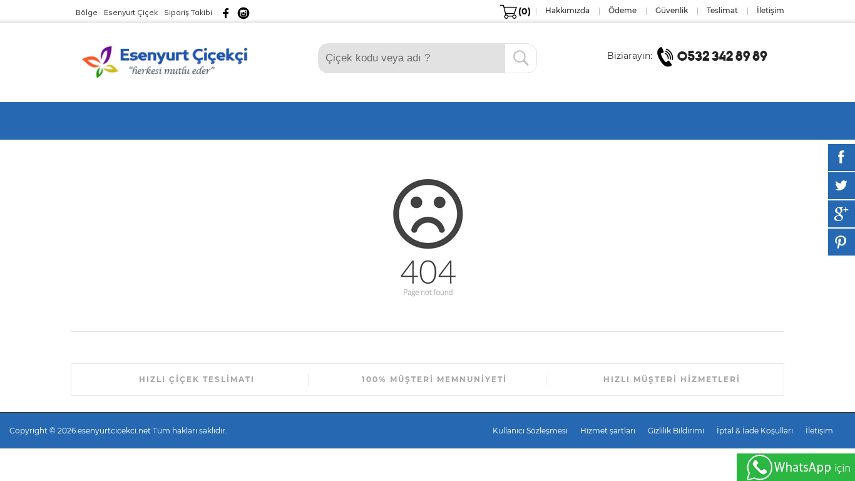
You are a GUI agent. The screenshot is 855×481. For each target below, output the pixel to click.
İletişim (819, 430)
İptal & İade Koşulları (755, 430)
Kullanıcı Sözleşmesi (530, 430)
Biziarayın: (631, 55)
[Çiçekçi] (167, 60)
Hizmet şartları (607, 430)
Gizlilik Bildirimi (676, 430)
